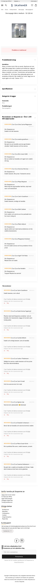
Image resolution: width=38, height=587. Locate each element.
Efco (3, 103)
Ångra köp (5, 519)
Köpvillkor (5, 511)
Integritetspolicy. (19, 562)
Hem (2, 9)
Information (34, 1)
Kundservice (5, 509)
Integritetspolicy (6, 517)
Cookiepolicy (5, 513)
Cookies (4, 515)
